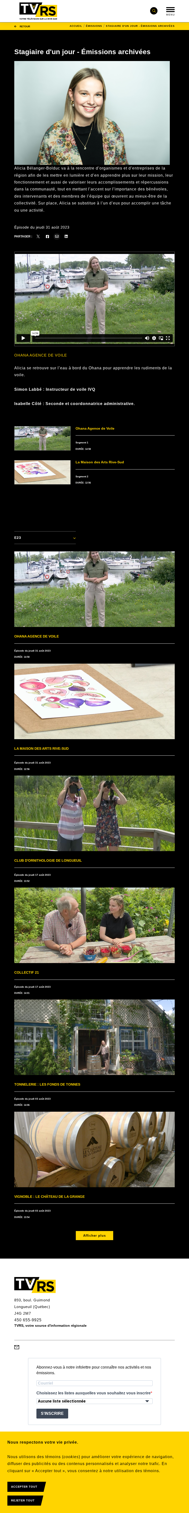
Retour (24, 26)
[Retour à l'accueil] (38, 11)
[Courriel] (56, 236)
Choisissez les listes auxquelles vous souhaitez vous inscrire (93, 1393)
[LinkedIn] (66, 236)
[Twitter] (38, 236)
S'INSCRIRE (52, 1413)
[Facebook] (47, 236)
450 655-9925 (28, 1320)
